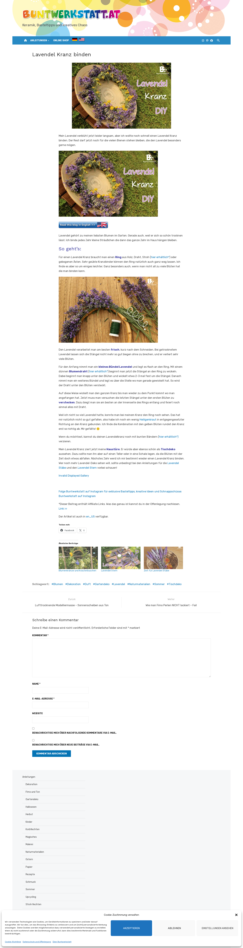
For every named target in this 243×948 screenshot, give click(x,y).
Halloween (31, 807)
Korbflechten (33, 829)
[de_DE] (74, 40)
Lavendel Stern (87, 467)
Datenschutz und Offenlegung (37, 942)
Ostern (29, 859)
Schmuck (31, 882)
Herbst (29, 814)
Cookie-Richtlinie (13, 942)
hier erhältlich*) (168, 436)
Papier (29, 867)
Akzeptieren (131, 928)
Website (37, 713)
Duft (88, 584)
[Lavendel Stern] (120, 558)
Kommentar (40, 635)
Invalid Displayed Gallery (74, 475)
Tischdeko (175, 584)
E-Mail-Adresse (43, 698)
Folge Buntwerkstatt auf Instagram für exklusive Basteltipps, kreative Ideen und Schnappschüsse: (120, 491)
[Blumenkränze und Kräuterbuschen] (78, 558)
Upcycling (31, 897)
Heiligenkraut (148, 419)
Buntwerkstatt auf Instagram (77, 496)
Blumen (58, 584)
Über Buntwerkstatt (62, 942)
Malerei (29, 844)
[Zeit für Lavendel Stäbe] (163, 558)
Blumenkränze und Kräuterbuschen (77, 570)
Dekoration (74, 584)
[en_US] (81, 40)
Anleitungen (38, 40)
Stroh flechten (33, 904)
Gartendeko (102, 584)
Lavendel (119, 584)
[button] (236, 915)
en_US (90, 516)
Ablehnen (174, 928)
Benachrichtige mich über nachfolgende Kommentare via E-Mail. (74, 732)
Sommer (159, 584)
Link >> (63, 508)
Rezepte (30, 874)
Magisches (31, 837)
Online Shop (61, 40)
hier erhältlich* (160, 257)
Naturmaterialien (139, 584)
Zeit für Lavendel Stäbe (156, 570)
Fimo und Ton (33, 792)
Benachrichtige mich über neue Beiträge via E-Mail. (65, 744)
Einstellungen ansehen (217, 928)
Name (36, 684)
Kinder (29, 822)
